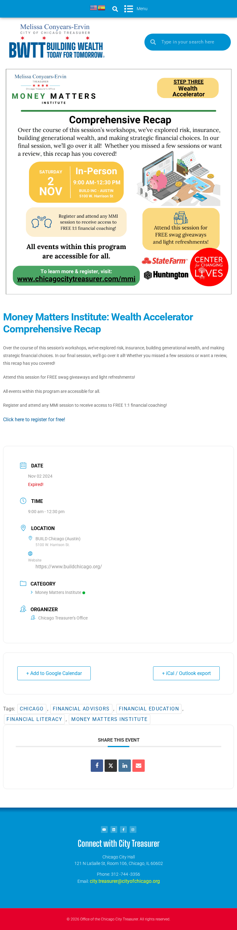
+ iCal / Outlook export (186, 673)
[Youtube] (104, 829)
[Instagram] (133, 829)
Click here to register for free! (34, 419)
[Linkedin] (124, 765)
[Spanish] (102, 7)
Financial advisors (81, 709)
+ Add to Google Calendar (54, 673)
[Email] (138, 765)
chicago (32, 709)
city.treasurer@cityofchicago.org (125, 881)
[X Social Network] (111, 765)
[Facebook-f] (123, 829)
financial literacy (34, 719)
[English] (94, 7)
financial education (149, 709)
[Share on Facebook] (97, 765)
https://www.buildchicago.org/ (68, 567)
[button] (115, 9)
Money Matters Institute (58, 592)
